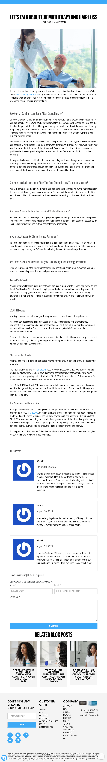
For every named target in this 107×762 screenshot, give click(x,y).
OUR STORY (67, 706)
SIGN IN (66, 721)
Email (57, 585)
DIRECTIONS (43, 716)
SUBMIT (22, 724)
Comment (15, 597)
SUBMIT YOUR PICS (46, 727)
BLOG (65, 709)
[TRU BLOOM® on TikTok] (26, 736)
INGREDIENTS (44, 719)
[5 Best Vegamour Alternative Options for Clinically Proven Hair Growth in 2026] (23, 654)
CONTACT (66, 712)
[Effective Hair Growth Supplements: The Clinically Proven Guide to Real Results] (53, 654)
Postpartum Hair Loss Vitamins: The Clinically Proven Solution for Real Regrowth (83, 674)
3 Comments (60, 22)
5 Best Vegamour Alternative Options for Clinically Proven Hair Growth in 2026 (23, 675)
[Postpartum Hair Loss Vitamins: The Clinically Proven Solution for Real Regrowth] (83, 654)
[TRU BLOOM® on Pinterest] (18, 741)
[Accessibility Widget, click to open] (4, 758)
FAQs (41, 713)
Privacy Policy (84, 715)
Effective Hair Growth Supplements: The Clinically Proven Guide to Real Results (53, 675)
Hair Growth (41, 370)
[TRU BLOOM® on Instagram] (18, 736)
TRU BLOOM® (91, 710)
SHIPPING (42, 710)
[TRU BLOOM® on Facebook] (10, 736)
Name (13, 585)
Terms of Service (94, 715)
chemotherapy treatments (27, 95)
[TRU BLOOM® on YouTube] (10, 741)
